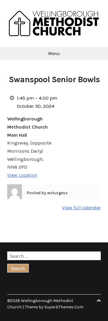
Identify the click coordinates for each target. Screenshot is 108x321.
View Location (22, 175)
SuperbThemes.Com (63, 307)
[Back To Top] (99, 301)
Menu (54, 53)
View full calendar (81, 207)
